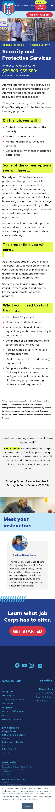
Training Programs (13, 44)
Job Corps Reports (9, 764)
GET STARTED (11, 719)
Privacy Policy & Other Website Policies (17, 767)
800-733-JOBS (44, 692)
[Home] (8, 8)
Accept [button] (27, 806)
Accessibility (7, 772)
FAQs (5, 715)
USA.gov (5, 782)
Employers (8, 707)
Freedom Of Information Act (13, 769)
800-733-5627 (44, 696)
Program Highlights (8, 693)
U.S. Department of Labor (12, 784)
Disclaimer (6, 774)
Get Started (39, 14)
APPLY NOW (41, 7)
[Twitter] (36, 665)
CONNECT (40, 2)
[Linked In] (40, 665)
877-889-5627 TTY (42, 700)
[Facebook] (17, 665)
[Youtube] (24, 665)
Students (7, 703)
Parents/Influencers (13, 711)
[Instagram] (31, 665)
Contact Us (46, 689)
